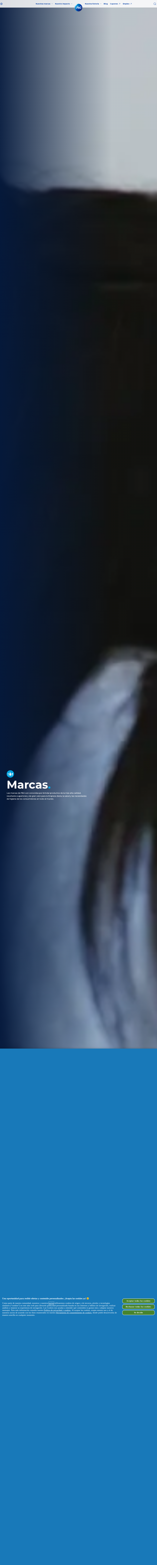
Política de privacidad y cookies (57, 1310)
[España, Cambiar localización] (1, 4)
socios (51, 1303)
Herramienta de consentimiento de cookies (73, 1312)
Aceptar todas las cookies (138, 1301)
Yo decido (138, 1312)
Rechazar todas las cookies (138, 1307)
